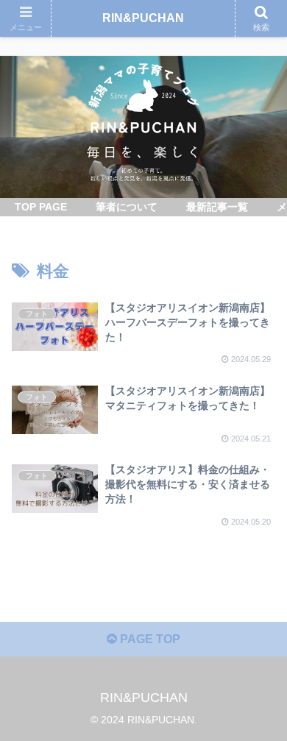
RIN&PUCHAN (143, 18)
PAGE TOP (148, 639)
